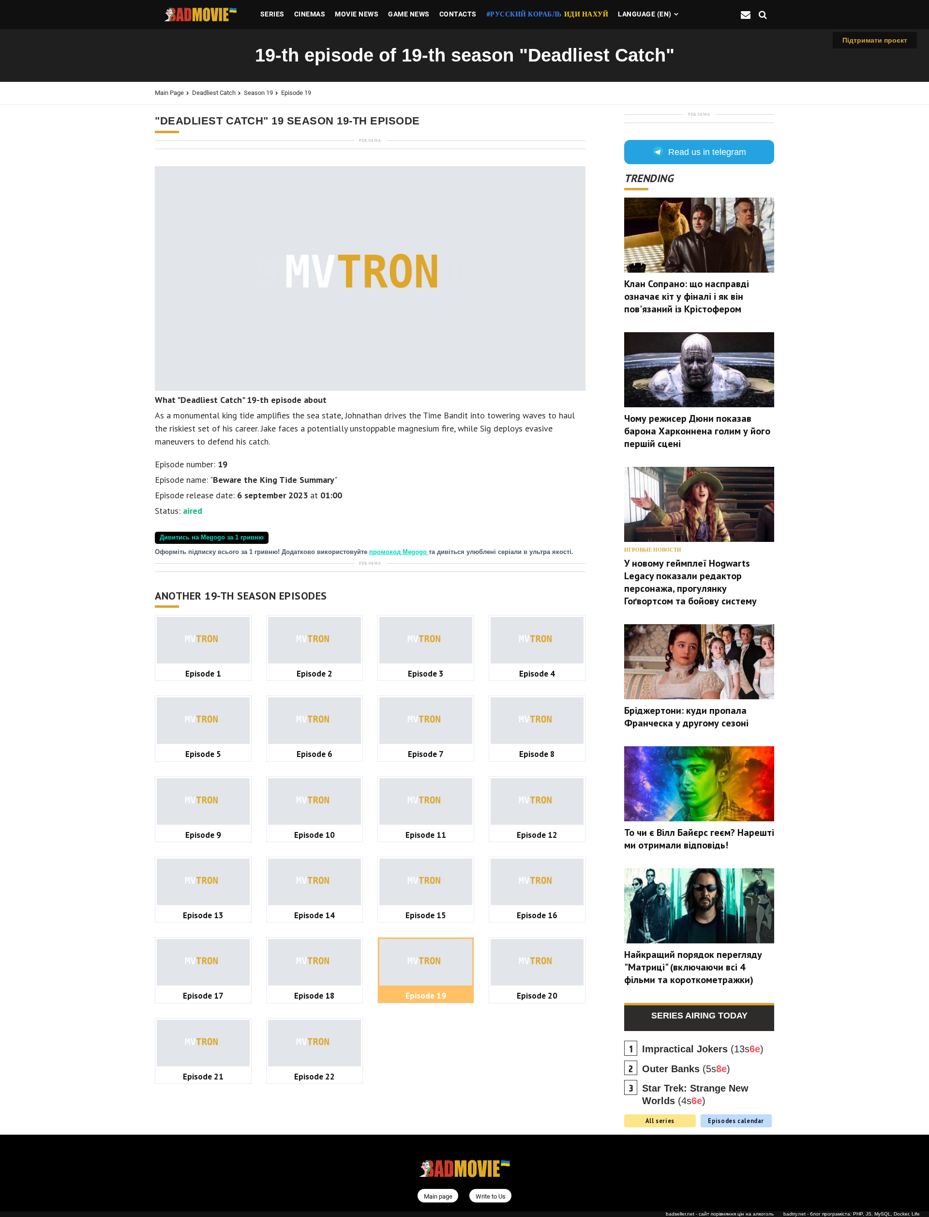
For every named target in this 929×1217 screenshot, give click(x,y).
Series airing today (699, 1015)
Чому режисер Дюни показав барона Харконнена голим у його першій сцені (697, 431)
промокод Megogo (399, 552)
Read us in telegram (707, 152)
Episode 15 (425, 915)
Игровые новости (652, 550)
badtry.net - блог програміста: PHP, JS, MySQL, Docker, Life (851, 1214)
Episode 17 (203, 995)
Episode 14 (314, 915)
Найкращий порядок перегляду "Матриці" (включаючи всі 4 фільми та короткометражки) (693, 967)
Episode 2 (314, 673)
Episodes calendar (736, 1121)
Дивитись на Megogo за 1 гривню (212, 537)
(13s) (703, 1049)
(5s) (686, 1068)
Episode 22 (314, 1076)
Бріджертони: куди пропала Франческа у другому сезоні (686, 716)
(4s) (695, 1094)
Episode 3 (426, 673)
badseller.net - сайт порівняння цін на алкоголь (720, 1214)
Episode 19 (296, 92)
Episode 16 (537, 915)
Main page (169, 92)
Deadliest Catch (214, 92)
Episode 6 (314, 753)
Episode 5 (203, 753)
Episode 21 (203, 1076)
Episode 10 (314, 834)
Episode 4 (537, 673)
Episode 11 (425, 834)
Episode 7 (426, 753)
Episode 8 (537, 753)
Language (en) (645, 14)
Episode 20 (537, 995)
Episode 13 (203, 915)
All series (659, 1121)
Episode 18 (314, 995)
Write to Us (491, 1196)
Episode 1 (203, 673)
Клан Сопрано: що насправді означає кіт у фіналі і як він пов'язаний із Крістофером (686, 296)
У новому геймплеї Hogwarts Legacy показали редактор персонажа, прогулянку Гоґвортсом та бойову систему (690, 582)
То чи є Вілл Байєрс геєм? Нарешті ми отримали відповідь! (699, 838)
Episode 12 (537, 834)
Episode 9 (203, 834)
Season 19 (258, 92)
